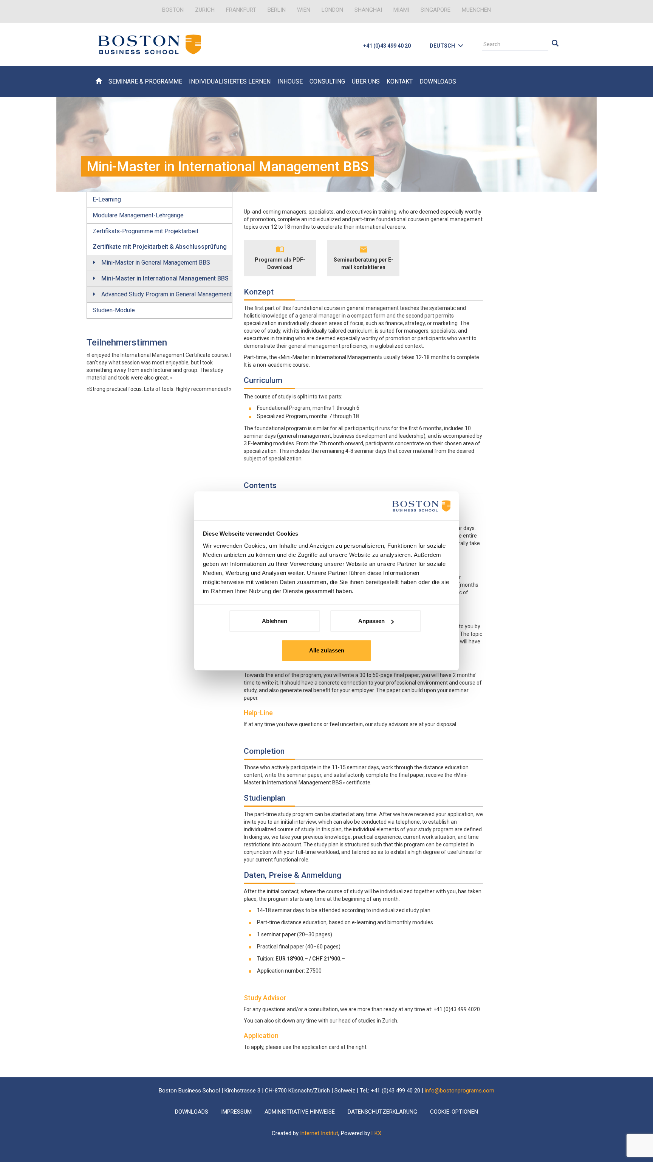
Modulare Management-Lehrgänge (138, 215)
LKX (376, 1133)
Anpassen (371, 621)
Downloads (437, 81)
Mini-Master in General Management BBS (155, 262)
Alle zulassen (326, 650)
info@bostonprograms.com (459, 1090)
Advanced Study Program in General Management (166, 294)
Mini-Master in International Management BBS (165, 278)
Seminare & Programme (145, 81)
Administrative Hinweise (300, 1111)
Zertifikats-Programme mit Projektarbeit (145, 231)
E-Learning (107, 199)
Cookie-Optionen (454, 1111)
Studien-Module (114, 310)
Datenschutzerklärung (382, 1111)
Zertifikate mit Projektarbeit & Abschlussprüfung (160, 246)
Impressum (236, 1111)
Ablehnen (274, 621)
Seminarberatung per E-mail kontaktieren (363, 263)
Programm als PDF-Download (280, 263)
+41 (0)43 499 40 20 (387, 46)
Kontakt (400, 81)
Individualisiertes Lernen (230, 81)
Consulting (327, 81)
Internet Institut (319, 1133)
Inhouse (290, 81)
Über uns (366, 81)
